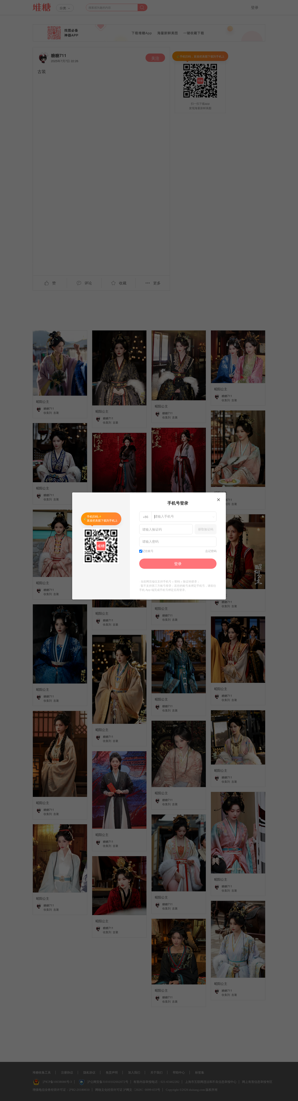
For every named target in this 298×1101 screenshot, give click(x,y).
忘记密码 (211, 551)
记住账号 (147, 551)
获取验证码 (205, 529)
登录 (178, 563)
